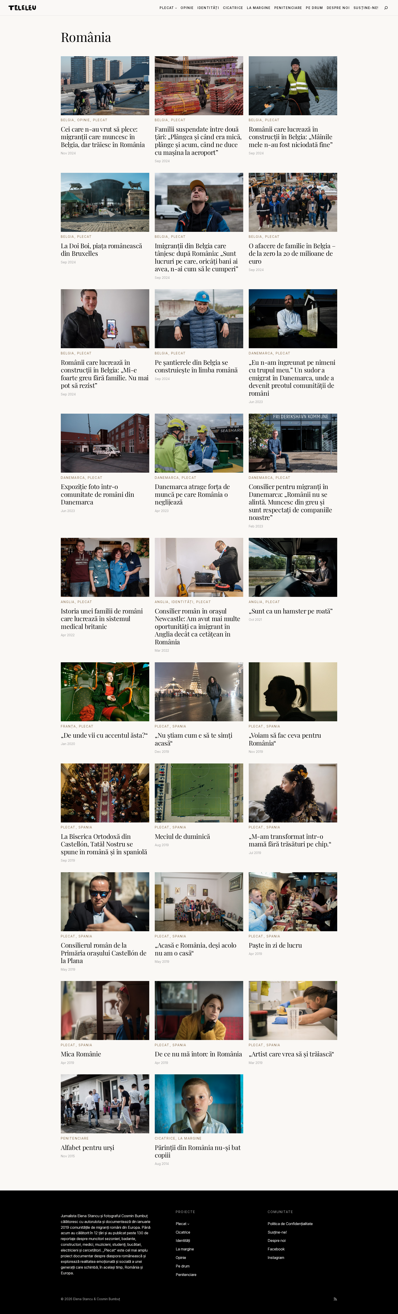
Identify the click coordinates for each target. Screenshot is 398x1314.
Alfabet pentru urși (87, 1147)
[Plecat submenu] (176, 8)
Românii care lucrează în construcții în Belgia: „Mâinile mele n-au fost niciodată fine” (291, 136)
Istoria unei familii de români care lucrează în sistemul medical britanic (102, 618)
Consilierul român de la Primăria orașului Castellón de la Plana (103, 952)
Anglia (68, 602)
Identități (182, 602)
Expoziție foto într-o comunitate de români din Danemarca (97, 494)
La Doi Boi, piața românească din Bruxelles (101, 249)
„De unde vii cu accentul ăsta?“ (104, 735)
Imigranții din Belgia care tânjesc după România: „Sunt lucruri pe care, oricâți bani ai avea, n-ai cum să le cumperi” (196, 257)
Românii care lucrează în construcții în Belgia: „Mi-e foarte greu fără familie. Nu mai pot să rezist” (105, 373)
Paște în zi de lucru (275, 945)
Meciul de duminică (182, 836)
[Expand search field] (386, 8)
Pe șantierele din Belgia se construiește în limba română (196, 366)
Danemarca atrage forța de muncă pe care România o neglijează (192, 494)
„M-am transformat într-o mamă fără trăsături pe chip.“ (290, 840)
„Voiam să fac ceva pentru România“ (285, 739)
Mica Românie (81, 1054)
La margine (190, 1138)
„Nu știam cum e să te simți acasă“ (193, 739)
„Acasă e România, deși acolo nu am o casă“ (195, 949)
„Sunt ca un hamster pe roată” (291, 611)
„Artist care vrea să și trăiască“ (291, 1054)
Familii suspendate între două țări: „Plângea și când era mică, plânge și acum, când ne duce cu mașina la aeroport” (198, 140)
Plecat (100, 120)
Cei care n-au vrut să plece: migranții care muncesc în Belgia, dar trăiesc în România (103, 136)
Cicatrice (165, 1138)
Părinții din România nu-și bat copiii (198, 1151)
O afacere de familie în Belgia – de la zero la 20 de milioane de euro (292, 253)
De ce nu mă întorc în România (198, 1054)
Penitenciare (75, 1138)
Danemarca (261, 353)
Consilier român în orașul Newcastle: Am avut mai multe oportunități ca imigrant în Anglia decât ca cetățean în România (197, 626)
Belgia (67, 120)
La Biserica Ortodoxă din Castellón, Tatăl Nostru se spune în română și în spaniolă (104, 844)
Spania (180, 726)
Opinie (83, 120)
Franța (68, 726)
